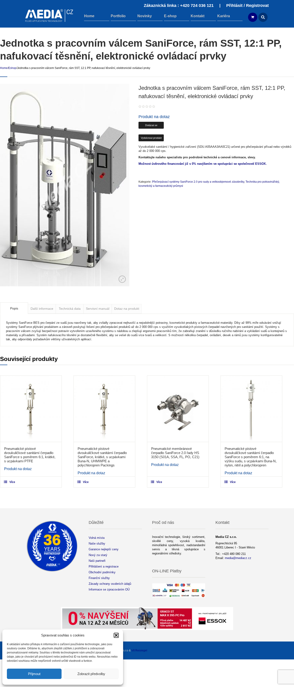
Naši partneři (97, 560)
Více (12, 482)
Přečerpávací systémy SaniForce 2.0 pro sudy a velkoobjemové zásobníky (198, 181)
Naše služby (97, 543)
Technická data (70, 308)
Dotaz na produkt (126, 308)
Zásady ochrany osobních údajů (110, 583)
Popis (14, 308)
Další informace (42, 308)
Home (4, 68)
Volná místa (97, 537)
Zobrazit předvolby (91, 674)
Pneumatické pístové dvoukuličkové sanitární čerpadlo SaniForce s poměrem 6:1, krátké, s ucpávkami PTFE (29, 455)
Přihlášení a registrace (104, 566)
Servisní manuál (97, 308)
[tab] (14, 308)
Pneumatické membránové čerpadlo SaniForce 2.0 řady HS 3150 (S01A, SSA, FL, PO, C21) (175, 453)
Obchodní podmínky (102, 572)
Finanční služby (99, 578)
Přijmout (34, 674)
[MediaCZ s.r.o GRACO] (49, 15)
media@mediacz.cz (238, 558)
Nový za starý (98, 555)
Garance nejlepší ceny (104, 549)
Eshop (12, 68)
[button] (116, 635)
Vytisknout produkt (151, 137)
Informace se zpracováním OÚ (109, 589)
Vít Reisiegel (139, 650)
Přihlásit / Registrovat (247, 5)
